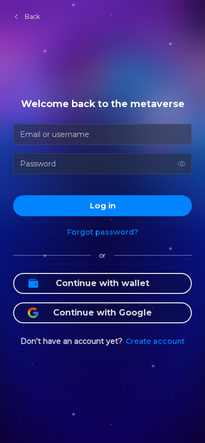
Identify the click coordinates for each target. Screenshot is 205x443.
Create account (155, 341)
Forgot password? (102, 232)
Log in (103, 205)
